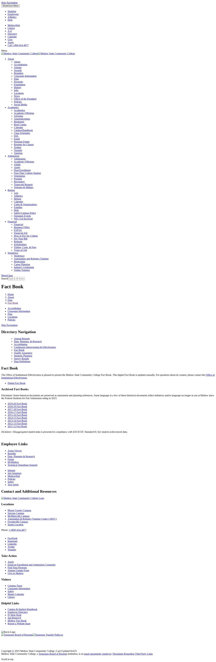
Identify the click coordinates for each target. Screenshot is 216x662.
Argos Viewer (15, 450)
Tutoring (18, 153)
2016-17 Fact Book (17, 412)
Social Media (20, 104)
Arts (16, 193)
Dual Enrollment (22, 170)
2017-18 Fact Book (17, 409)
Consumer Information (25, 76)
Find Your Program (17, 567)
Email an (32, 564)
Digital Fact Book (16, 383)
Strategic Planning (23, 355)
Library (11, 28)
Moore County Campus (19, 510)
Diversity (18, 81)
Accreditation (20, 64)
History (17, 87)
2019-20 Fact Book (17, 403)
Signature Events (22, 216)
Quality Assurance (23, 353)
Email (17, 138)
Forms (11, 459)
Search (4, 278)
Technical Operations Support (22, 465)
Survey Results (21, 358)
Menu (11, 6)
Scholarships (20, 244)
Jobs (16, 90)
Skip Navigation (9, 2)
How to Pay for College (26, 236)
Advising (18, 116)
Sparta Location (15, 524)
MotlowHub (14, 25)
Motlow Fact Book (17, 620)
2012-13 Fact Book (17, 423)
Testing (17, 147)
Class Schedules (22, 133)
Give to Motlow (16, 573)
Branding (18, 73)
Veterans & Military (24, 187)
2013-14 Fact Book (17, 420)
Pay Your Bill (20, 238)
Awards (18, 70)
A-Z (10, 31)
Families (18, 207)
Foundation (19, 84)
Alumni (18, 67)
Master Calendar (16, 594)
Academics (13, 107)
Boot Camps (20, 124)
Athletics (12, 17)
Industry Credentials (24, 267)
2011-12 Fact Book (17, 426)
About (11, 59)
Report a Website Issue (19, 623)
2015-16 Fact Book (17, 415)
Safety (11, 481)
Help (10, 20)
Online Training (22, 270)
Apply (11, 42)
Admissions (13, 156)
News (17, 96)
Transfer (18, 150)
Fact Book (19, 350)
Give (10, 39)
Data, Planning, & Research (28, 341)
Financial (12, 221)
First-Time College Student (27, 173)
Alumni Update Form (18, 570)
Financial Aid (20, 233)
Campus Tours (15, 585)
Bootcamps (19, 261)
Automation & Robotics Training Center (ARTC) (32, 519)
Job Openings (14, 473)
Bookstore (19, 121)
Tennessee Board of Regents (53, 653)
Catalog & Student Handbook (22, 609)
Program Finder (22, 141)
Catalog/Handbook (23, 130)
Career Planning (22, 264)
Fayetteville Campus (18, 521)
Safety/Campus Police (25, 213)
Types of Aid (20, 250)
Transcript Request (23, 184)
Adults (17, 164)
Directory (12, 34)
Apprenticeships (22, 118)
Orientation (19, 176)
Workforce (13, 253)
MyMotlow (13, 462)
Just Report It (14, 617)
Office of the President (25, 99)
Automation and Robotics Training (31, 258)
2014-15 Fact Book (17, 418)
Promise (18, 178)
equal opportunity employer (97, 653)
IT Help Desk (14, 615)
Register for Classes (24, 144)
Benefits (12, 453)
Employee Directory (18, 612)
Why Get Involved (23, 218)
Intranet (11, 470)
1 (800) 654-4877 (17, 530)
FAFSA (18, 230)
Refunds (18, 241)
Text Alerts (13, 484)
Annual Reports (22, 338)
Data (16, 79)
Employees (13, 14)
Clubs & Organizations (25, 204)
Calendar (12, 36)
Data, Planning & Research (21, 456)
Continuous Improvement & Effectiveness (35, 347)
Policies (18, 101)
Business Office (22, 227)
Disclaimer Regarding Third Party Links (133, 653)
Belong (11, 190)
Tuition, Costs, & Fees (25, 247)
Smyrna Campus (16, 513)
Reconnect (19, 181)
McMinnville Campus (18, 516)
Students (12, 11)
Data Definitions (22, 361)
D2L (16, 136)
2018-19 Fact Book (17, 406)
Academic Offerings (24, 113)
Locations (19, 93)
